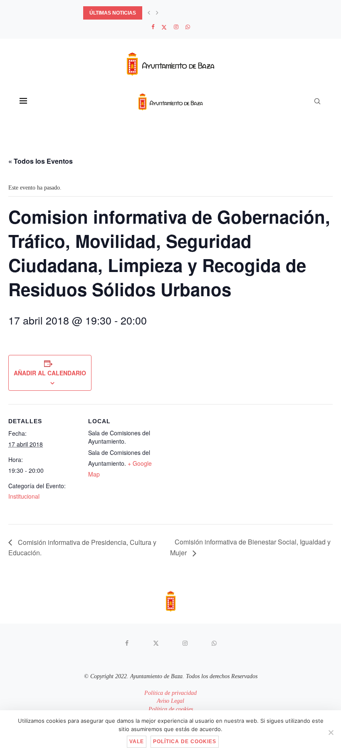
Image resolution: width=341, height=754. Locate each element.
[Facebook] (152, 27)
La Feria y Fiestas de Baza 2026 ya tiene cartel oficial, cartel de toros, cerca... (196, 13)
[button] (149, 13)
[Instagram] (176, 27)
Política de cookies (170, 709)
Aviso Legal (170, 701)
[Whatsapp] (187, 27)
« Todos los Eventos (40, 161)
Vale (136, 741)
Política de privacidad (170, 693)
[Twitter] (164, 27)
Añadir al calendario (50, 373)
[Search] (317, 101)
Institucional (24, 496)
